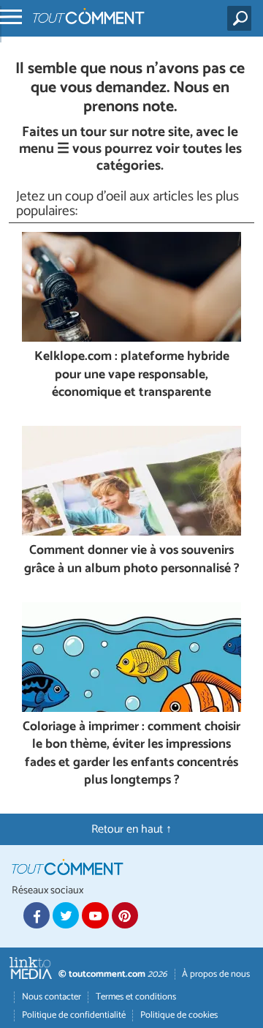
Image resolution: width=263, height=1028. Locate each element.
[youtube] (95, 915)
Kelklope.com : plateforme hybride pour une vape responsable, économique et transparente (131, 375)
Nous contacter (51, 996)
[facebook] (36, 915)
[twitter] (66, 915)
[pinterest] (125, 915)
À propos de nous (216, 974)
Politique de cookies (179, 1015)
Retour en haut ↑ (131, 829)
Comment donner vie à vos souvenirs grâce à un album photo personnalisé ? (132, 560)
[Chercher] (242, 18)
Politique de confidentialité (74, 1015)
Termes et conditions (136, 996)
